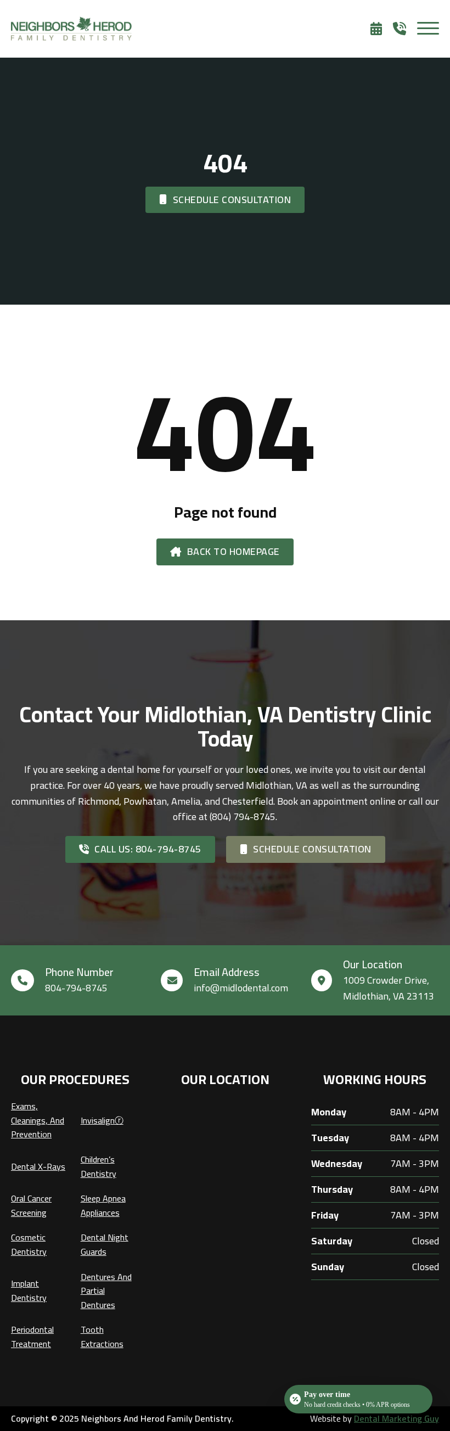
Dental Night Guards (104, 1245)
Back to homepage (233, 551)
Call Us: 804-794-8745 (147, 849)
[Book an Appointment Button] (381, 28)
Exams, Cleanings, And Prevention (37, 1120)
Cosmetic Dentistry (29, 1245)
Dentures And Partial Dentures (106, 1291)
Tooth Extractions (102, 1337)
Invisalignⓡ (102, 1120)
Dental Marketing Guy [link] (396, 1418)
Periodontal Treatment (32, 1337)
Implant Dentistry (29, 1290)
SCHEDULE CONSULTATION (232, 199)
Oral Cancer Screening (31, 1206)
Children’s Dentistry (98, 1167)
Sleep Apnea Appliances (103, 1206)
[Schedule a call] (405, 28)
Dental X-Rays (38, 1166)
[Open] (428, 28)
